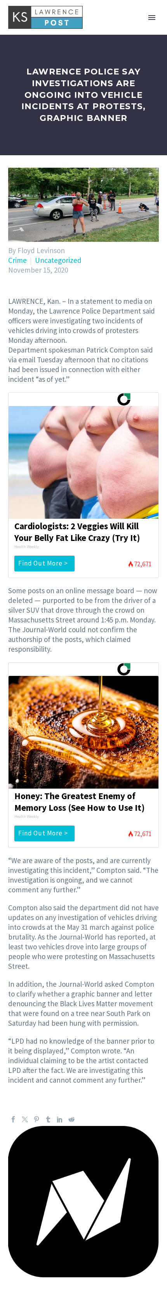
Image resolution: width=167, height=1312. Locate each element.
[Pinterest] (36, 1119)
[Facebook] (13, 1119)
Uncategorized (58, 260)
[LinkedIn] (60, 1119)
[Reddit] (71, 1119)
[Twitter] (25, 1119)
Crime (17, 260)
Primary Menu (152, 17)
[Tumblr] (48, 1119)
